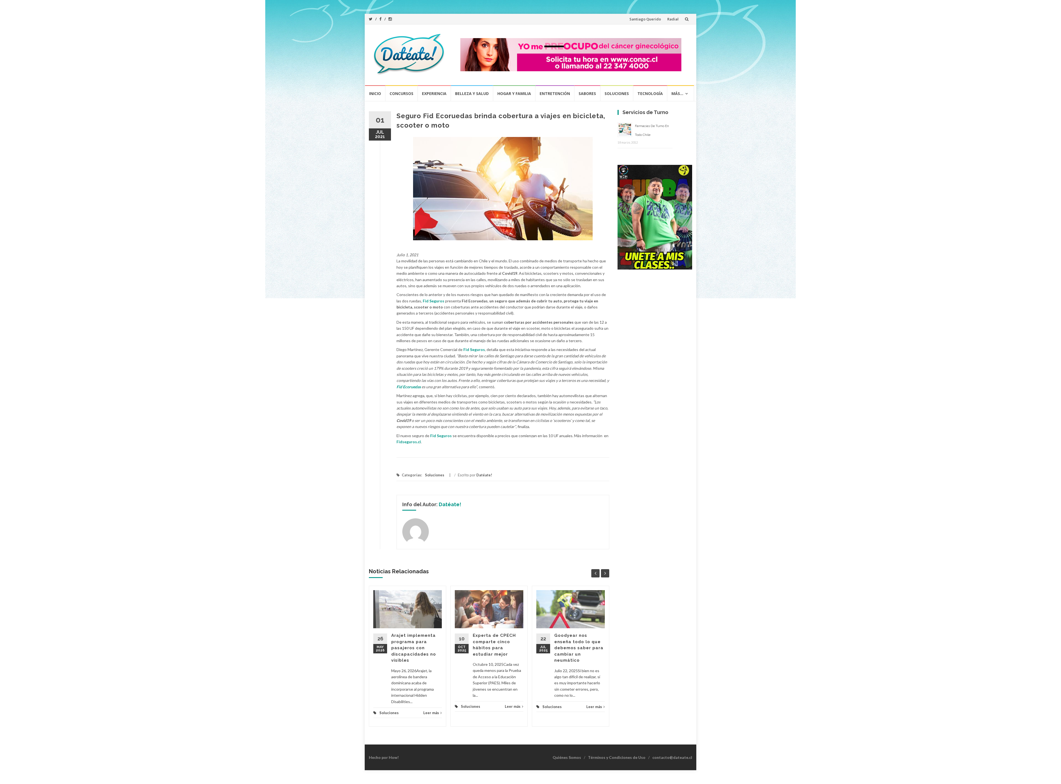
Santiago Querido (645, 19)
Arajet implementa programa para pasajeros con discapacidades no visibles (413, 648)
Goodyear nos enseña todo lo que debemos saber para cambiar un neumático (578, 648)
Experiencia (434, 93)
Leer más (431, 713)
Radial (673, 19)
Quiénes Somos (567, 757)
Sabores (587, 93)
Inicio (375, 93)
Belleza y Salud (472, 93)
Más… (677, 93)
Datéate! (484, 475)
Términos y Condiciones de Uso (616, 757)
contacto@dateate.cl (672, 757)
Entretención (555, 93)
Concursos (401, 93)
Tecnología (650, 93)
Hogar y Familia (514, 93)
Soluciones (617, 93)
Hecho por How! (384, 757)
